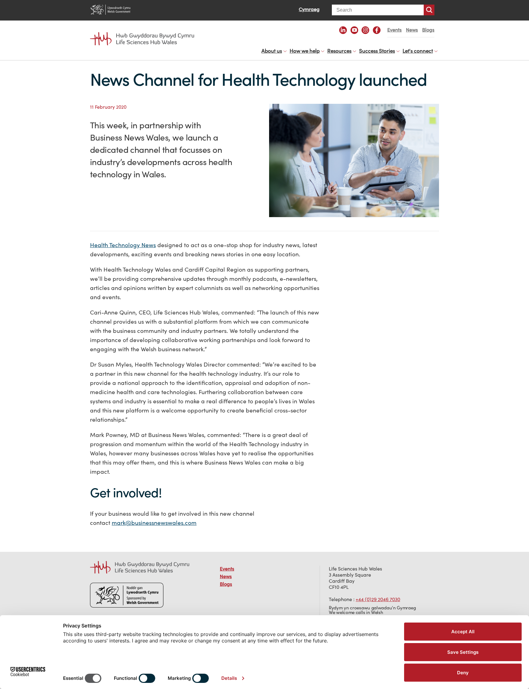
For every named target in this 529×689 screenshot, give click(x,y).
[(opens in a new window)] (343, 30)
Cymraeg (309, 9)
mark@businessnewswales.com (154, 522)
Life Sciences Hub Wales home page (145, 33)
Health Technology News (123, 245)
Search (429, 10)
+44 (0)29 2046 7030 (378, 599)
